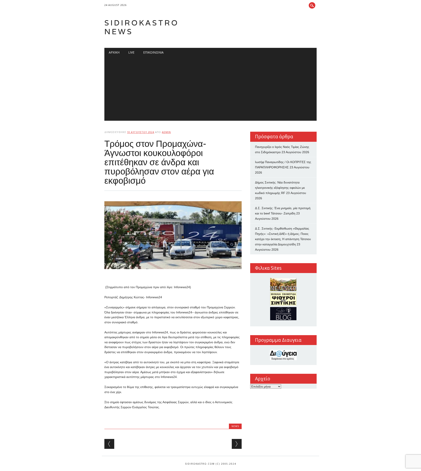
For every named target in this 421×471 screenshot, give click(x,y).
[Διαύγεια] (283, 355)
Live (131, 52)
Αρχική (114, 52)
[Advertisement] (211, 90)
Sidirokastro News (141, 27)
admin (166, 132)
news (235, 426)
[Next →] (237, 444)
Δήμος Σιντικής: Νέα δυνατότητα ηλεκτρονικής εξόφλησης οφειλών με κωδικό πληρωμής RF (280, 188)
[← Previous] (109, 444)
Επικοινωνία (153, 52)
